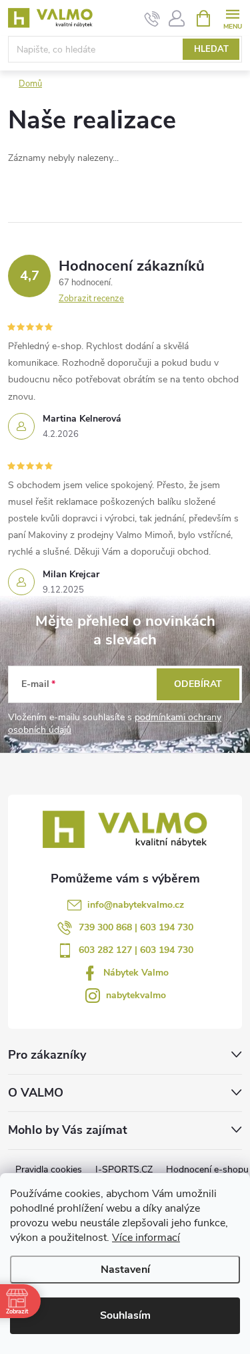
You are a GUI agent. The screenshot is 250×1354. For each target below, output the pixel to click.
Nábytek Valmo (136, 972)
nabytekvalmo (136, 995)
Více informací (146, 1237)
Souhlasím (125, 1315)
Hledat (211, 49)
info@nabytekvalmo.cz (135, 904)
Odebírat (198, 684)
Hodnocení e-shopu (207, 1169)
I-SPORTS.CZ (124, 1169)
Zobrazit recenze (91, 299)
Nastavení (125, 1269)
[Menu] (232, 17)
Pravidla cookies (48, 1169)
